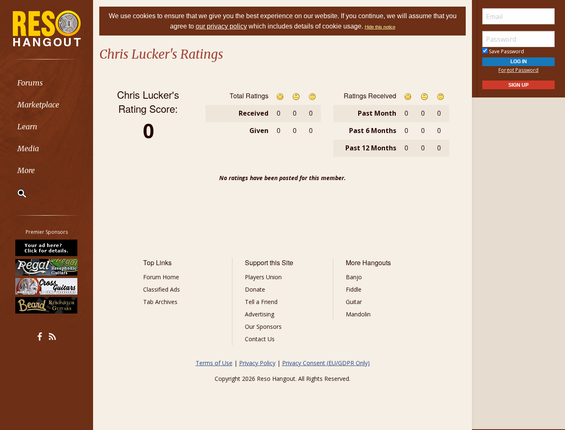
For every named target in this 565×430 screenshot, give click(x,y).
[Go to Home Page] (46, 27)
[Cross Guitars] (46, 286)
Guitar (354, 302)
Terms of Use (214, 363)
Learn (27, 126)
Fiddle (354, 289)
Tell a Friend (261, 302)
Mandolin (358, 314)
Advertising (259, 314)
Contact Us (260, 339)
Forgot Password (518, 70)
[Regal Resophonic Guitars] (46, 266)
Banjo (354, 277)
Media (28, 148)
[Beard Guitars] (46, 305)
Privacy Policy (257, 363)
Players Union (263, 277)
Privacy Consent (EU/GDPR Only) (326, 363)
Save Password (506, 51)
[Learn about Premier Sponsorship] (46, 247)
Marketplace (38, 104)
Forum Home (161, 277)
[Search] (16, 193)
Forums (30, 83)
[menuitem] (46, 83)
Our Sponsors (263, 326)
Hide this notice (380, 26)
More (26, 170)
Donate (255, 289)
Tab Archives (160, 302)
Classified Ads (161, 289)
